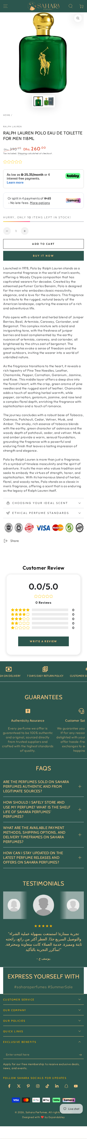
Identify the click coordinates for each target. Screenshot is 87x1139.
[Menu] (5, 6)
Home (6, 115)
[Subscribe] (81, 1054)
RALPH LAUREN (12, 126)
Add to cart (43, 243)
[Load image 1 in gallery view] (38, 101)
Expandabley (57, 1117)
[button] (70, 6)
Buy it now (43, 255)
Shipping (22, 153)
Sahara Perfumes (36, 1112)
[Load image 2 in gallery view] (48, 101)
